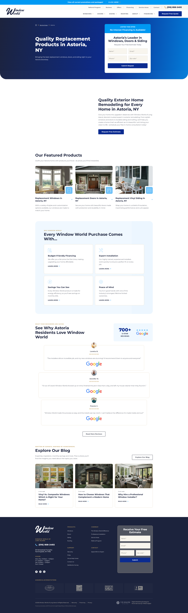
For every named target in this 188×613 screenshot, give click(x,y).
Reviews (109, 7)
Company (95, 527)
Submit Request (128, 66)
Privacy (90, 602)
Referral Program (94, 7)
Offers (119, 7)
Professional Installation (98, 534)
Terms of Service (70, 605)
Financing (130, 7)
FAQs (69, 555)
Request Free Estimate (111, 132)
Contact (156, 7)
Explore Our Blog (142, 457)
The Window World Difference (100, 531)
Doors (100, 14)
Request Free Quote (170, 14)
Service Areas (143, 7)
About (135, 14)
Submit (135, 560)
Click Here (113, 2)
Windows (87, 14)
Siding (112, 14)
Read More (42, 504)
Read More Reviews (94, 434)
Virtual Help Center (73, 558)
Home (36, 25)
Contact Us (70, 561)
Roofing (124, 14)
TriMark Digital (147, 603)
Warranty (70, 552)
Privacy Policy (60, 605)
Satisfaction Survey (73, 565)
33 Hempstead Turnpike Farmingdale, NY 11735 (43, 551)
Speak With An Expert (97, 552)
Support (70, 547)
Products (71, 527)
